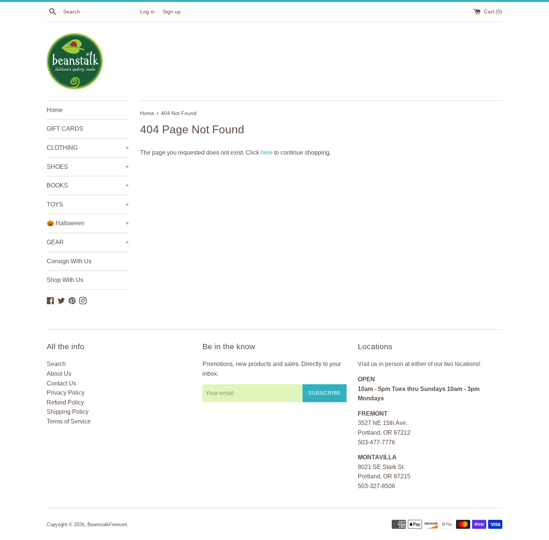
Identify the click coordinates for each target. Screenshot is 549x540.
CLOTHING (88, 148)
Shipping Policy (68, 412)
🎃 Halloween (88, 223)
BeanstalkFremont (107, 524)
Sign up (172, 12)
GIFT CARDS (65, 128)
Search (56, 364)
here (267, 152)
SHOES (88, 167)
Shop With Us (65, 280)
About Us (59, 373)
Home (55, 110)
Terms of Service (69, 421)
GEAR (88, 242)
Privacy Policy (65, 393)
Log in (147, 12)
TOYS (88, 204)
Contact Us (61, 383)
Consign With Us (69, 261)
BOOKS (88, 185)
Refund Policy (65, 402)
